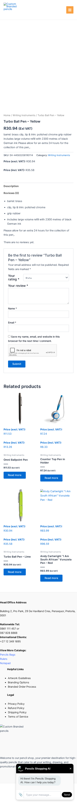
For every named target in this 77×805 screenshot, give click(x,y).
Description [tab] (11, 186)
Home (7, 115)
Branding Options (18, 682)
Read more (14, 475)
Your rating (13, 277)
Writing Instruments (24, 115)
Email (12, 322)
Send (67, 794)
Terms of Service (18, 716)
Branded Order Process (22, 686)
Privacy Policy (16, 703)
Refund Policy (16, 708)
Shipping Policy (17, 712)
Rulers (4, 659)
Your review (18, 286)
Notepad (5, 663)
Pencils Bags (7, 654)
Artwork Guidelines (19, 678)
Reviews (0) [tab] (11, 193)
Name (12, 308)
